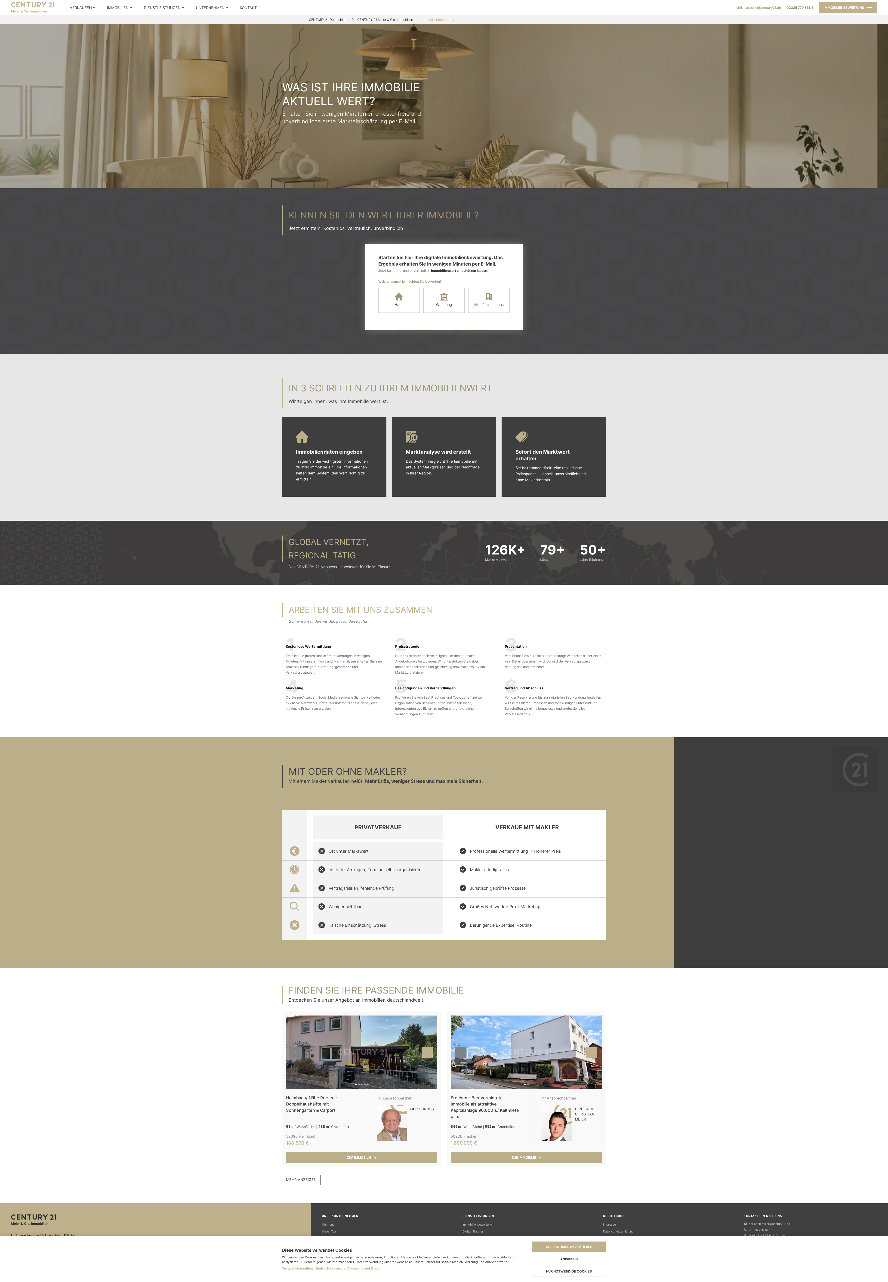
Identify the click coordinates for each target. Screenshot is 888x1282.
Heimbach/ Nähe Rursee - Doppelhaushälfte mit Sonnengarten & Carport (312, 1104)
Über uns (328, 1224)
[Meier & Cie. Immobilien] (155, 1219)
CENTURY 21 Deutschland (328, 20)
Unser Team (330, 1231)
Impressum (610, 1224)
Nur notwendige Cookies (569, 1271)
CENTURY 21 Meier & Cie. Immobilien (385, 20)
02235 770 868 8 (800, 7)
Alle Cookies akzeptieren (569, 1247)
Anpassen (569, 1259)
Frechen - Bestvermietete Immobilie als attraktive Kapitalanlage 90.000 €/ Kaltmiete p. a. (485, 1107)
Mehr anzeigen (301, 1179)
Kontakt (248, 7)
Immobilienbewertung (844, 7)
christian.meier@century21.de (758, 7)
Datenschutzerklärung (618, 1231)
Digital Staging (472, 1231)
